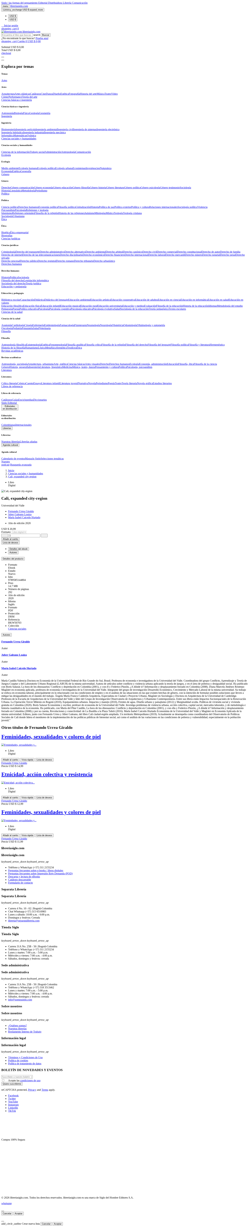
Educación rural (88, 305)
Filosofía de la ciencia (205, 364)
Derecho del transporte (27, 251)
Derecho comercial (167, 251)
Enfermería (38, 325)
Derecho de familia (230, 251)
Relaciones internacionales (163, 207)
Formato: (6, 532)
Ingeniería (34, 367)
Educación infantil (50, 305)
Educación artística (100, 299)
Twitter (12, 1098)
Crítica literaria (9, 383)
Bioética (5, 232)
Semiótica (61, 347)
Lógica (41, 347)
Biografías (6, 235)
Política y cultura (140, 207)
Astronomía (7, 113)
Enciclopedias (25, 399)
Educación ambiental (79, 299)
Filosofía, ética (186, 364)
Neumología (93, 325)
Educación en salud (218, 299)
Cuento (29, 383)
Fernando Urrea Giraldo (21, 511)
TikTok (12, 1110)
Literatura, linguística (51, 367)
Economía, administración (153, 364)
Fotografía (74, 93)
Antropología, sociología (14, 364)
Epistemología (33, 344)
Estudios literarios (162, 383)
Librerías (7, 428)
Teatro (108, 93)
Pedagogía (7, 308)
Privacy (32, 1089)
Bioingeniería (8, 129)
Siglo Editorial (9, 402)
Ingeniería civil (65, 129)
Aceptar (18, 1213)
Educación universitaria (109, 305)
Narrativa (83, 383)
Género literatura (115, 187)
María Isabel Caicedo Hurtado (24, 517)
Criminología (8, 251)
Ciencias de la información (15, 152)
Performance (15, 96)
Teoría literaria (129, 383)
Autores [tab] (13, 552)
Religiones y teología (37, 210)
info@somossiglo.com (20, 999)
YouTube (13, 1101)
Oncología (7, 328)
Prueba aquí (42, 38)
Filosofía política (67, 207)
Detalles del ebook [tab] (18, 549)
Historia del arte (88, 93)
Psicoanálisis (8, 210)
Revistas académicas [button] (12, 350)
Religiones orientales (23, 213)
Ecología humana (28, 168)
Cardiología (18, 325)
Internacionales (23, 424)
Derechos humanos (28, 207)
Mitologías (100, 213)
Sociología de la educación (134, 308)
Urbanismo (19, 216)
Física (26, 113)
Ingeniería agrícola (26, 129)
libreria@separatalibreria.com (23, 920)
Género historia (98, 187)
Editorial (43, 2)
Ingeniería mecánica (55, 132)
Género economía (43, 187)
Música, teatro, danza (83, 367)
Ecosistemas (79, 168)
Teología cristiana (132, 213)
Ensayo (37, 383)
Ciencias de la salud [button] (12, 312)
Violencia (202, 207)
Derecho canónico (132, 251)
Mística (110, 213)
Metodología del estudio (230, 305)
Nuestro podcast (5, 463)
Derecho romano (65, 261)
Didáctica (39, 299)
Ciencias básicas (76, 364)
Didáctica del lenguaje (56, 299)
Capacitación (27, 299)
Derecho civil (149, 251)
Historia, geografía (19, 367)
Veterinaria (45, 328)
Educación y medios (133, 305)
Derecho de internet (11, 254)
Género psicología (150, 187)
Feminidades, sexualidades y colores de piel (51, 737)
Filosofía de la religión (113, 344)
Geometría (44, 113)
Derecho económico (93, 254)
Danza (49, 93)
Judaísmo (90, 213)
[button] (9, 25)
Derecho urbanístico (104, 261)
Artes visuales (92, 364)
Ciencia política (9, 207)
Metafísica (50, 347)
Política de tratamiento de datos (24, 1063)
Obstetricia (117, 325)
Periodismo (41, 190)
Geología (34, 113)
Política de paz (107, 207)
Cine (43, 93)
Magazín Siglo (33, 458)
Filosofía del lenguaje (159, 344)
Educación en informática (194, 299)
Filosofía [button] (6, 331)
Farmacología (67, 325)
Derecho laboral (156, 254)
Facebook (13, 1095)
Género (5, 367)
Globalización (83, 207)
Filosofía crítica (93, 344)
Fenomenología (58, 344)
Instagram (13, 1104)
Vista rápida (27, 760)
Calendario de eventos (13, 458)
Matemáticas (20, 135)
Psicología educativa (82, 308)
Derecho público (29, 261)
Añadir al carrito (10, 539)
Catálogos (35, 93)
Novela (92, 383)
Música (101, 93)
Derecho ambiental (96, 251)
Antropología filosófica (13, 344)
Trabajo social (37, 152)
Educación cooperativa (123, 299)
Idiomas (213, 305)
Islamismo (6, 213)
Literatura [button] (6, 370)
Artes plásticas (22, 93)
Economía (6, 171)
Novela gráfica (145, 383)
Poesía (16, 308)
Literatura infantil (50, 383)
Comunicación (80, 2)
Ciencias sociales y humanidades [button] (18, 138)
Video (114, 93)
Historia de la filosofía (13, 347)
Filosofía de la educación (169, 305)
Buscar (45, 35)
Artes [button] (4, 80)
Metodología (28, 190)
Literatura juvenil (69, 383)
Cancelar (7, 1213)
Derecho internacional (136, 254)
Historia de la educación (196, 305)
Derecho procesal (10, 261)
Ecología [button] (6, 155)
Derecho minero (193, 254)
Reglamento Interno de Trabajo (24, 1031)
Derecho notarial (211, 254)
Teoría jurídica (33, 283)
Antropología (68, 152)
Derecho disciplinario (71, 254)
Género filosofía (81, 187)
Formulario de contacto (20, 882)
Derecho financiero (114, 254)
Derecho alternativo (75, 251)
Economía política (48, 207)
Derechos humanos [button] (11, 264)
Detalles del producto (13, 558)
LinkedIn (13, 1107)
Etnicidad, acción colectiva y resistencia (46, 774)
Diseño (56, 93)
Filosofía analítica (75, 344)
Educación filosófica (12, 305)
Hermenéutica (217, 344)
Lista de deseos (44, 760)
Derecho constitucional (189, 251)
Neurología (106, 325)
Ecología (134, 364)
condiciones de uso (30, 1080)
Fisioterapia (80, 325)
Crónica (21, 383)
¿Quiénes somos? (17, 1025)
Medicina (67, 367)
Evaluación (150, 305)
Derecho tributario (84, 261)
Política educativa (28, 308)
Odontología (130, 325)
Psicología (20, 210)
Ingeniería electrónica (108, 129)
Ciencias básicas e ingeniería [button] (16, 99)
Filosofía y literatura (199, 344)
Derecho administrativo (52, 251)
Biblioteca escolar (10, 299)
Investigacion (93, 168)
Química (31, 135)
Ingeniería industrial (33, 132)
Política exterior (123, 207)
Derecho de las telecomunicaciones (41, 254)
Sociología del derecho (13, 283)
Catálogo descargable (19, 879)
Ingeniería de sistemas (85, 129)
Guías (15, 399)
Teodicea (72, 347)
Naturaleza (105, 168)
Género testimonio (170, 187)
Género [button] (5, 174)
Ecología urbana (64, 168)
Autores (6, 635)
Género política (132, 187)
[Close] (2, 60)
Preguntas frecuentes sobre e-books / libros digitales (35, 870)
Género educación (62, 187)
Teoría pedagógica (159, 308)
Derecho (6, 187)
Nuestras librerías (10, 441)
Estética (64, 93)
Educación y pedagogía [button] (13, 286)
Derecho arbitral (114, 251)
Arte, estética (61, 364)
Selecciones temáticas (52, 458)
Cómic (4, 96)
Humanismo (31, 347)
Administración (53, 152)
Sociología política (187, 207)
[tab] (124, 559)
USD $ (12, 16)
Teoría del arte (29, 96)
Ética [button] (4, 219)
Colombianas (8, 424)
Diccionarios (40, 399)
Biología (18, 113)
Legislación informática (36, 280)
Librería (67, 2)
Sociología (185, 187)
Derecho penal (228, 254)
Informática (7, 135)
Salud (117, 308)
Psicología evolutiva (103, 308)
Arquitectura (8, 93)
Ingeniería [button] (6, 116)
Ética (79, 347)
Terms (45, 1089)
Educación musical (70, 305)
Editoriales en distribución (10, 407)
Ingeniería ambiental (46, 129)
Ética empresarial (19, 232)
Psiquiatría (27, 328)
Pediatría (17, 328)
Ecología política (46, 168)
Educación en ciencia (169, 299)
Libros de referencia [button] (12, 386)
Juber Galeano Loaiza (20, 514)
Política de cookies (18, 1060)
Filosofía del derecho (12, 280)
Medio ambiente (10, 168)
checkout (6, 53)
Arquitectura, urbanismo (41, 364)
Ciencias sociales (17, 628)
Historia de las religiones (71, 213)
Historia (5, 190)
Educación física (32, 305)
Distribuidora (55, 2)
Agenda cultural (10, 445)
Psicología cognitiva (60, 308)
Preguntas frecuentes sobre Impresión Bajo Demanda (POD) (40, 873)
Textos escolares (177, 308)
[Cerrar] (2, 1211)
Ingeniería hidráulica (12, 132)
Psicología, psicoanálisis (139, 367)
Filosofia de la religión (46, 213)
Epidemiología (52, 325)
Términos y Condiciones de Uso (25, 1057)
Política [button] (5, 193)
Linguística (16, 190)
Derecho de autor (211, 251)
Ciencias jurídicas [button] (10, 238)
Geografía (25, 171)
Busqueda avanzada (21, 464)
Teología (118, 213)
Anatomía (6, 325)
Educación (172, 364)
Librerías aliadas (28, 441)
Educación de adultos (146, 299)
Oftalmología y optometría (151, 325)
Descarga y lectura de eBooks (24, 876)
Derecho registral (47, 261)
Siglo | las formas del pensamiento (19, 2)
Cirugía (28, 325)
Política (14, 277)
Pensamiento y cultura (107, 367)
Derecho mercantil (175, 254)
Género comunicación (22, 187)
